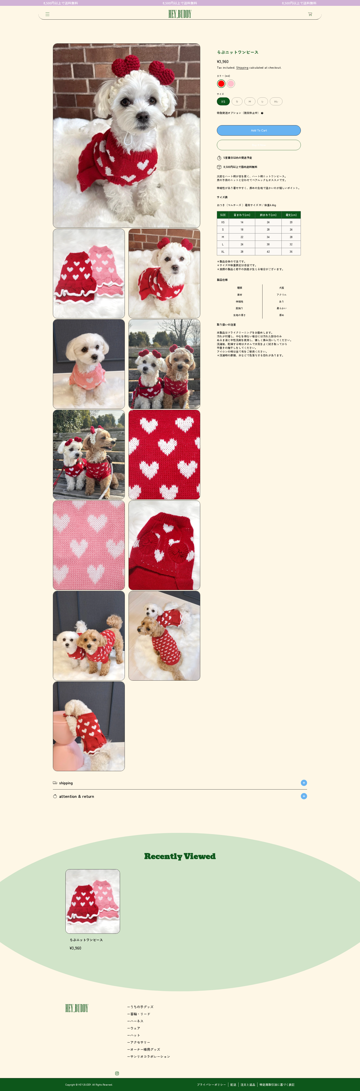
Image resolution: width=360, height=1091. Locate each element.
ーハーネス (135, 1020)
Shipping (242, 67)
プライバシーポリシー (211, 1084)
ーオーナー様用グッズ (143, 1049)
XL (277, 102)
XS (223, 102)
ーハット (133, 1035)
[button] (47, 14)
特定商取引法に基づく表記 (277, 1084)
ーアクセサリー (138, 1042)
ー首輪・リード (138, 1013)
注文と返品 (248, 1084)
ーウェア (133, 1027)
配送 (233, 1084)
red (221, 84)
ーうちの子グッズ (140, 1006)
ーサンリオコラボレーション (148, 1056)
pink (231, 84)
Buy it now (259, 145)
